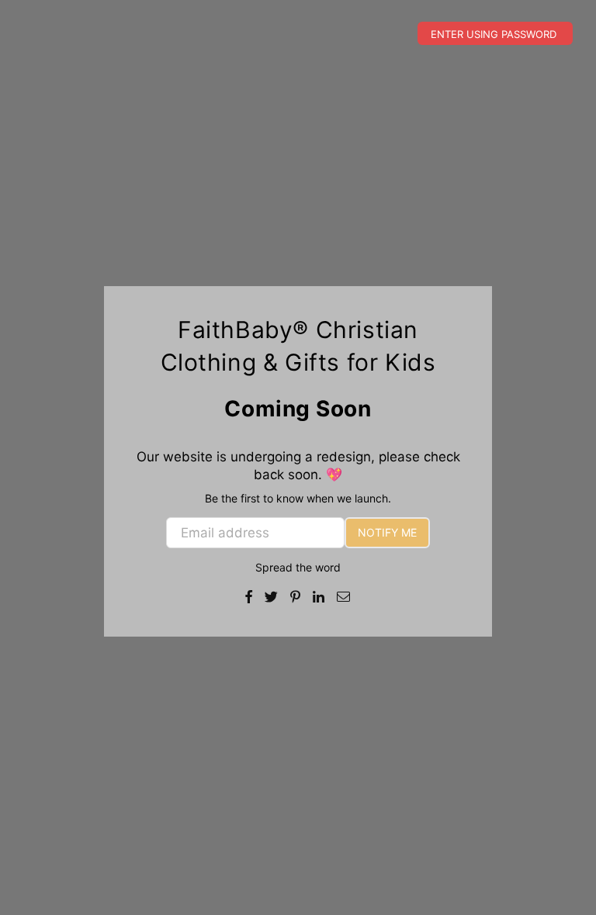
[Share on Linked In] (319, 596)
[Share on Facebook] (249, 596)
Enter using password (495, 34)
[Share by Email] (344, 596)
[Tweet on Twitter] (272, 596)
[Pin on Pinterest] (295, 596)
